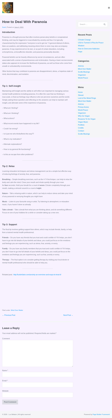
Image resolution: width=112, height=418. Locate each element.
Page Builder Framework (101, 414)
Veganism (82, 75)
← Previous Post (8, 315)
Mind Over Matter (17, 310)
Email (5, 381)
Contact (81, 131)
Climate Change (84, 40)
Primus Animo (83, 107)
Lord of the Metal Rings (87, 98)
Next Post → (68, 315)
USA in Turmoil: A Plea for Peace (90, 43)
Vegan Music (83, 122)
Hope (80, 52)
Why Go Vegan (84, 116)
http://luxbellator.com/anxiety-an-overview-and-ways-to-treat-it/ (37, 275)
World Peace (83, 78)
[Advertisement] (37, 293)
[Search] (105, 24)
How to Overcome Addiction (89, 49)
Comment (6, 338)
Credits (81, 128)
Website (5, 391)
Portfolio (81, 125)
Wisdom (81, 46)
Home (80, 92)
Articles (81, 66)
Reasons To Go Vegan (86, 119)
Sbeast (80, 95)
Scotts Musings (84, 72)
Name (5, 370)
